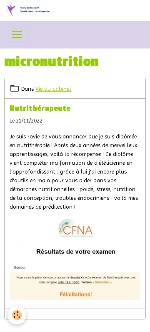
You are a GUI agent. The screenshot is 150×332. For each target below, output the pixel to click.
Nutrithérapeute (40, 108)
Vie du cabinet (53, 88)
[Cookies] (17, 315)
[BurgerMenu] (17, 35)
